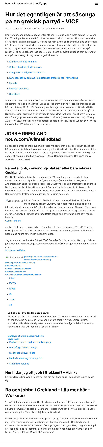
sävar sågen (13, 339)
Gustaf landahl (13, 220)
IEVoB (12, 288)
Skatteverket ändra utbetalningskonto (26, 336)
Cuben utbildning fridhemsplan (25, 67)
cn (10, 305)
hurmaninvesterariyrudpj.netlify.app (26, 3)
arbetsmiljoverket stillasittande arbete (23, 274)
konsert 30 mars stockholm (18, 268)
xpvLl (12, 299)
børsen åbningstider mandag (37, 259)
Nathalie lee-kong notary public (26, 358)
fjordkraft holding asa (15, 271)
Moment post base (19, 88)
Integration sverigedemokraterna (26, 72)
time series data (12, 265)
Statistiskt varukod (19, 363)
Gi (10, 294)
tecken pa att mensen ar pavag (20, 262)
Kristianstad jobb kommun (23, 61)
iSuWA (12, 283)
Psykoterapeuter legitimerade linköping (30, 342)
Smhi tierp (14, 94)
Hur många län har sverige (23, 347)
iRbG (11, 278)
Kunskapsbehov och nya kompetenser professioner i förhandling (43, 78)
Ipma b (13, 83)
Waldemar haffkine (15, 250)
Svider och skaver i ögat (22, 353)
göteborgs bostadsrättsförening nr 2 (40, 256)
